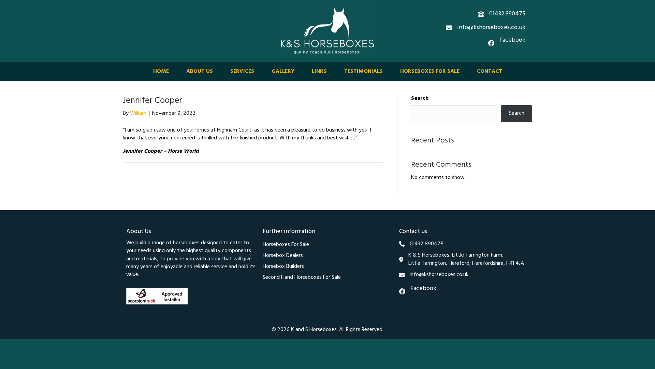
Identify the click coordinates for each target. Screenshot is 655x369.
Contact (489, 71)
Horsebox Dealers (283, 255)
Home (161, 71)
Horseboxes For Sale (430, 71)
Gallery (283, 71)
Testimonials (363, 71)
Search (419, 98)
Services (242, 71)
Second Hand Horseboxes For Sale (302, 277)
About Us (199, 71)
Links (319, 71)
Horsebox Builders (283, 266)
